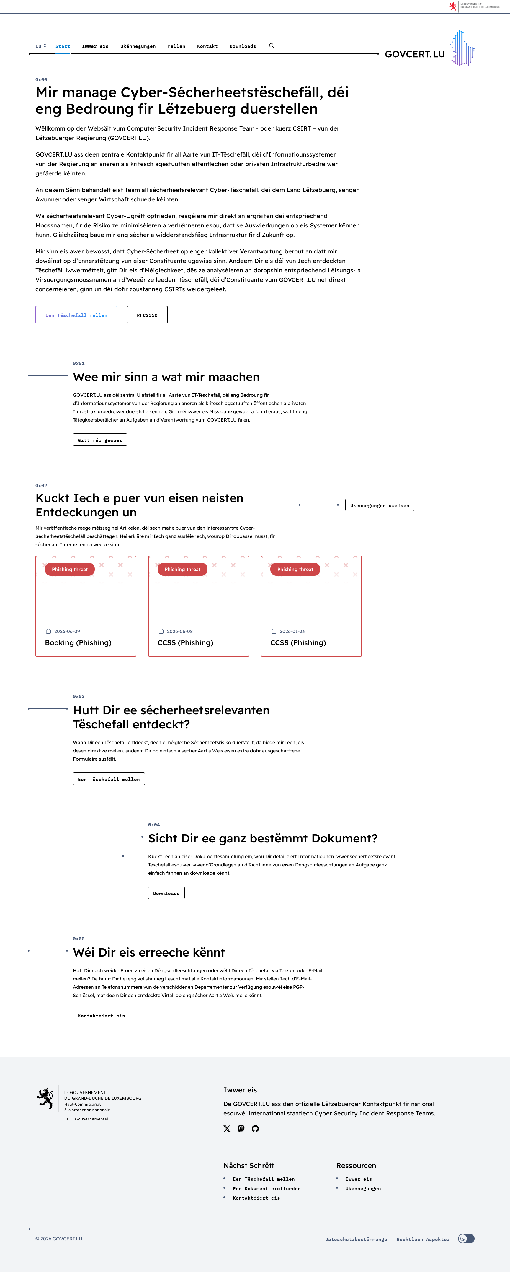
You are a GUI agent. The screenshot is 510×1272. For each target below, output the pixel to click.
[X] (227, 1130)
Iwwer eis (95, 45)
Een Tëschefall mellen (264, 1178)
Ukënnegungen (138, 45)
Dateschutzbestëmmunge (356, 1238)
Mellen (176, 45)
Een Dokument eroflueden (267, 1187)
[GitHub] (255, 1130)
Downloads (243, 45)
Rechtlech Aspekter (423, 1238)
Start (62, 45)
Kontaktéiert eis (256, 1197)
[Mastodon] (241, 1130)
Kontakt (207, 45)
